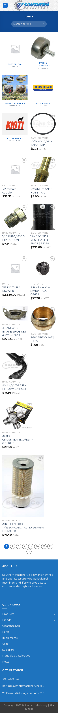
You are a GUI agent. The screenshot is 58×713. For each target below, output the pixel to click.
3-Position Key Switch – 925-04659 (40, 291)
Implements (9, 637)
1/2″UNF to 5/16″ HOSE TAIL (41, 190)
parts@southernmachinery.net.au (23, 685)
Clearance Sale (11, 625)
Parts (5, 631)
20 (37, 546)
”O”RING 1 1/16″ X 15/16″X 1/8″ (41, 143)
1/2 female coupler (9, 190)
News (5, 661)
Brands (6, 620)
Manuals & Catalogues (16, 655)
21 (44, 546)
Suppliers (8, 649)
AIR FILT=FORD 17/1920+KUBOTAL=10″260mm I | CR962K (23, 527)
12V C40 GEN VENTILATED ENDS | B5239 (39, 240)
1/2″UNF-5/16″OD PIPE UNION (13, 238)
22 (50, 546)
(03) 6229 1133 (10, 678)
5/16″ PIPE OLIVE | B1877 (42, 339)
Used (5, 643)
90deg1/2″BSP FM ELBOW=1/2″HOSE (14, 387)
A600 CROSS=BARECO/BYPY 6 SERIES (17, 439)
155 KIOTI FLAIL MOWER (12, 289)
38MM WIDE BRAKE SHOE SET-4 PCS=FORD (14, 331)
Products (8, 614)
